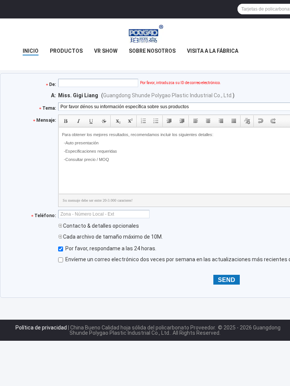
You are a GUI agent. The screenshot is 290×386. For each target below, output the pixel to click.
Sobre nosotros (152, 51)
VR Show (105, 51)
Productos (66, 51)
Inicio (31, 51)
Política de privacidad (41, 328)
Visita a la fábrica (212, 51)
